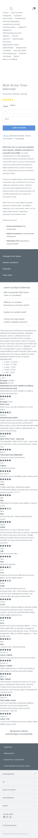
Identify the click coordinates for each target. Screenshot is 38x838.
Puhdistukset (20, 19)
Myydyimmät (21, 48)
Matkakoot (7, 30)
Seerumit (6, 39)
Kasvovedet (8, 19)
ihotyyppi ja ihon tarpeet (12, 256)
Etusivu (6, 13)
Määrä (12, 105)
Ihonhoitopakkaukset (11, 22)
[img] (5, 375)
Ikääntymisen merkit (11, 45)
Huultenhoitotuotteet (11, 24)
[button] (8, 100)
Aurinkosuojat (17, 39)
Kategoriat (7, 16)
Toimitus (6, 136)
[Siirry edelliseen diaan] (3, 741)
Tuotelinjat (7, 51)
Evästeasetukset (9, 825)
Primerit (15, 36)
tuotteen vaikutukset (10, 262)
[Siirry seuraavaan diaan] (34, 741)
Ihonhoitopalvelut (9, 54)
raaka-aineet (7, 275)
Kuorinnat (18, 16)
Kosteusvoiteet (9, 27)
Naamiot (6, 36)
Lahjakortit (22, 27)
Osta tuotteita (17, 13)
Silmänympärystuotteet (12, 33)
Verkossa (22, 54)
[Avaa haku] (11, 8)
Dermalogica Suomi (22, 834)
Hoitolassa (7, 56)
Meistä (16, 56)
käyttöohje (7, 269)
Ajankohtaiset (8, 48)
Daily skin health (19, 51)
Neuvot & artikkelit (10, 59)
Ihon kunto (7, 42)
